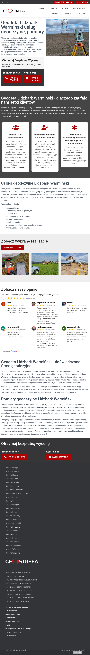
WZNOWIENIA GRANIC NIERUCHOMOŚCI (19, 591)
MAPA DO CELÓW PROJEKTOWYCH (17, 573)
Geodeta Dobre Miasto (14, 490)
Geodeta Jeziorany (12, 516)
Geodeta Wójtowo (12, 549)
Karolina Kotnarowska (44, 327)
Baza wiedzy (79, 8)
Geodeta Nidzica (11, 475)
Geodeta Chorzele (12, 486)
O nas (65, 8)
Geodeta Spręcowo (12, 553)
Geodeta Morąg (11, 534)
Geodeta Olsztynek (12, 505)
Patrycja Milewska (73, 327)
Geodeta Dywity (11, 538)
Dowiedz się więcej (66, 652)
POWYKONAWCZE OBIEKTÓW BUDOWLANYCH (21, 580)
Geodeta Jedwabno (13, 519)
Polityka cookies (10, 636)
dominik (70, 303)
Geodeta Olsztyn (11, 468)
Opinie (55, 14)
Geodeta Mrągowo (12, 508)
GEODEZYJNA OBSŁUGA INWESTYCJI (18, 583)
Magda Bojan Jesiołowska (46, 303)
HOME (41, 8)
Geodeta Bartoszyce (13, 497)
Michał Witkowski (13, 327)
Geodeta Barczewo (12, 527)
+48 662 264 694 (64, 2)
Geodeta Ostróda (12, 501)
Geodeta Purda (11, 512)
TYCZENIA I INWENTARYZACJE (16, 576)
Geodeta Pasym (11, 479)
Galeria (67, 14)
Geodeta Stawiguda (13, 545)
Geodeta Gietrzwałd (13, 523)
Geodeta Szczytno (12, 471)
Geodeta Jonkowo (12, 531)
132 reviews (27, 299)
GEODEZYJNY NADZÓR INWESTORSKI (18, 587)
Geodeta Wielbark (12, 542)
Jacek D (9, 303)
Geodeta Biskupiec (12, 482)
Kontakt (5, 2)
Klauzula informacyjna (13, 632)
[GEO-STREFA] (14, 11)
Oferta (53, 8)
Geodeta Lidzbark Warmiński (16, 493)
